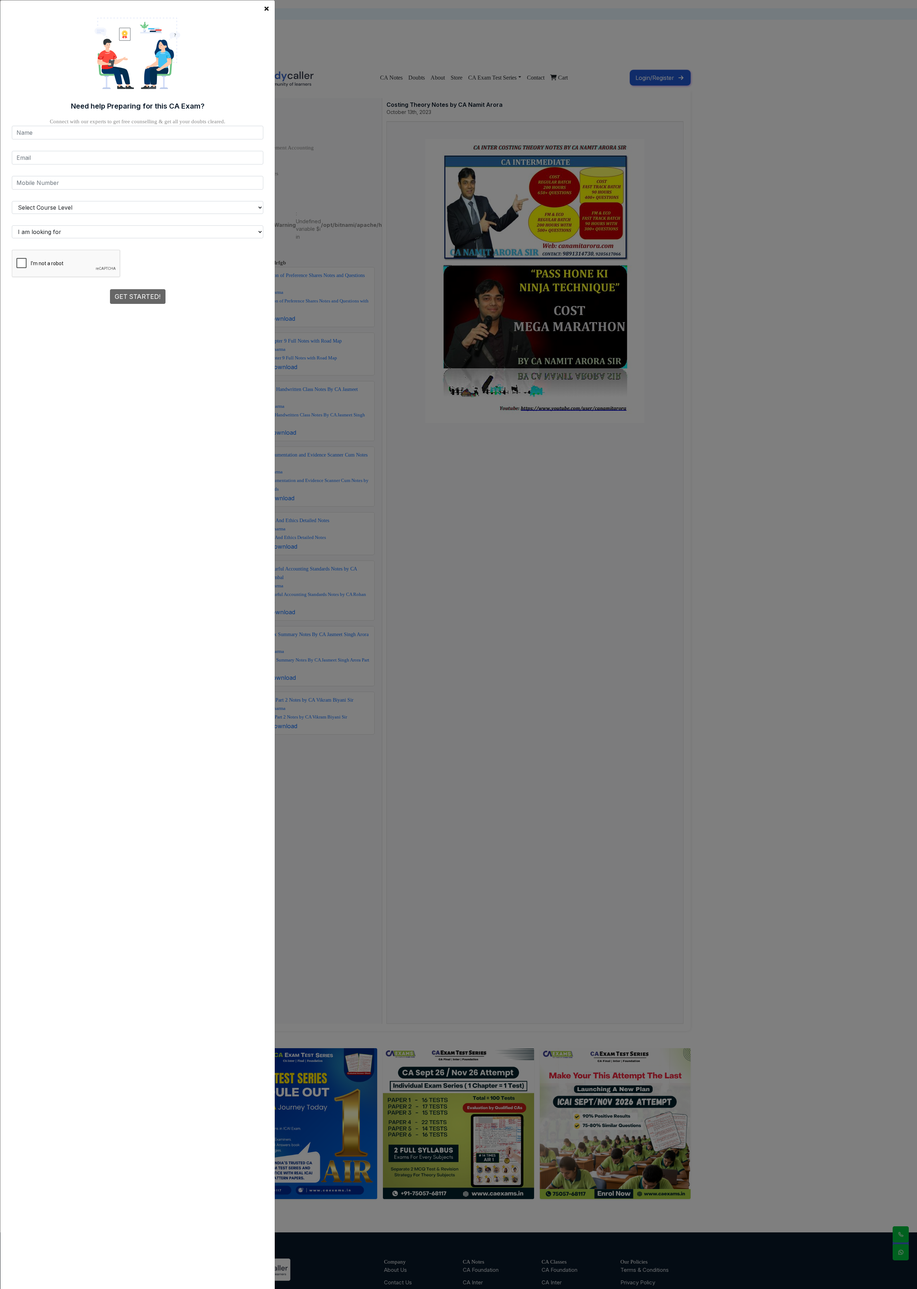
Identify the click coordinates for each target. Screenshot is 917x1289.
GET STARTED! (138, 296)
